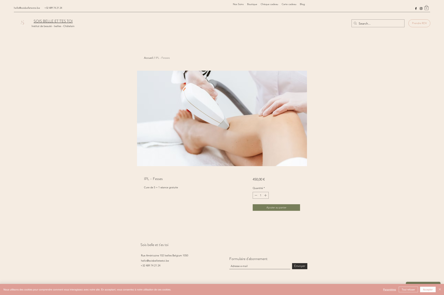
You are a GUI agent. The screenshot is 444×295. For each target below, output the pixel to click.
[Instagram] (421, 8)
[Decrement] (255, 195)
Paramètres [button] (389, 289)
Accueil (148, 57)
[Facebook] (416, 8)
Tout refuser (408, 289)
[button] (426, 7)
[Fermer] (440, 289)
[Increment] (265, 195)
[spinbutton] (260, 195)
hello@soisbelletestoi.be (27, 7)
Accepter (428, 289)
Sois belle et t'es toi (154, 244)
